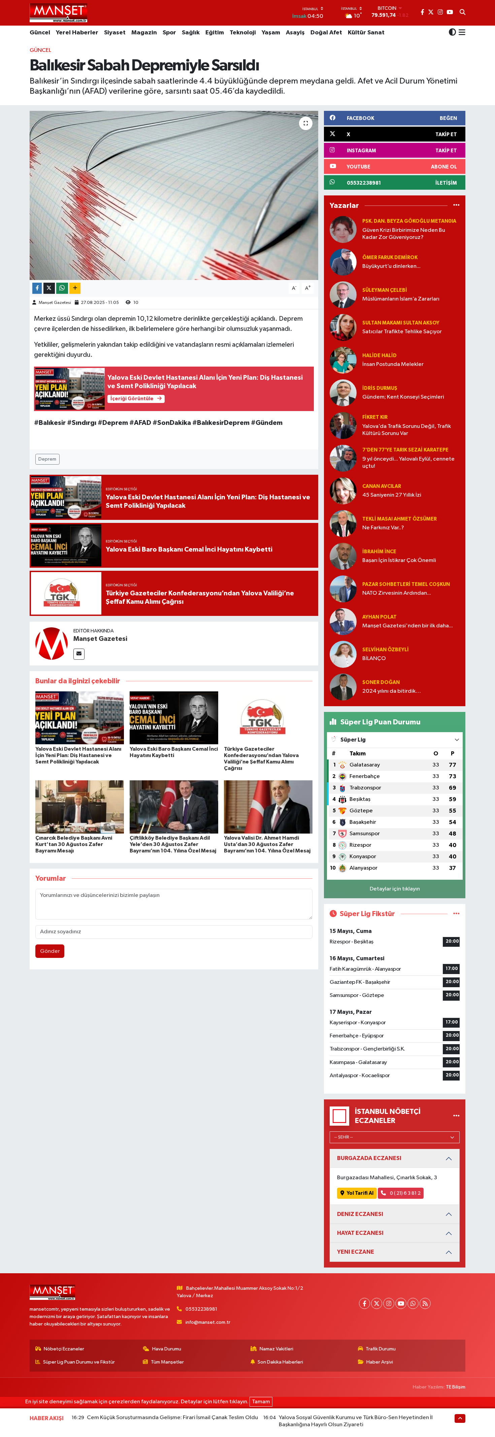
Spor (169, 33)
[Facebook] (364, 1303)
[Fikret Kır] (343, 425)
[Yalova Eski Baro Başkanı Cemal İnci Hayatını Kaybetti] (174, 718)
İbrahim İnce (379, 551)
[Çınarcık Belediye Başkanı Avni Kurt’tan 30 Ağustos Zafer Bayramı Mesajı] (79, 807)
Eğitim (214, 33)
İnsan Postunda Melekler (393, 364)
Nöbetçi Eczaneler (64, 1348)
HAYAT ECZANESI (360, 1233)
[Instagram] (388, 1303)
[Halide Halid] (343, 360)
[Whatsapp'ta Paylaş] (62, 288)
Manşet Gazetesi (55, 303)
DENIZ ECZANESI (360, 1214)
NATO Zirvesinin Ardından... (396, 593)
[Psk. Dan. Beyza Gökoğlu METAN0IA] (343, 229)
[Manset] (58, 12)
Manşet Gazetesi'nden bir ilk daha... (407, 626)
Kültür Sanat (366, 33)
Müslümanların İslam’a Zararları (400, 299)
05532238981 (201, 1309)
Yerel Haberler (77, 33)
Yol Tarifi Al (360, 1193)
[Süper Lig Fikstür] (456, 914)
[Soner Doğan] (343, 687)
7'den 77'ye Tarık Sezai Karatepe (405, 449)
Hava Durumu (166, 1348)
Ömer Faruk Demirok (390, 257)
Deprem (47, 459)
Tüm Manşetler (167, 1362)
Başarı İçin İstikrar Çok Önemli (399, 560)
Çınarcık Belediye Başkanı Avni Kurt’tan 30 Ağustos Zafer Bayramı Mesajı (73, 844)
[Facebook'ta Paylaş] (37, 288)
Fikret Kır (375, 417)
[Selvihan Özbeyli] (343, 654)
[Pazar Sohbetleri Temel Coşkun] (343, 589)
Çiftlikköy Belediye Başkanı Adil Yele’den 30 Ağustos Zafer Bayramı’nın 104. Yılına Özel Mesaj (173, 844)
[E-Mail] (79, 654)
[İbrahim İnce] (343, 556)
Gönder (50, 951)
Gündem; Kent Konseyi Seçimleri (403, 397)
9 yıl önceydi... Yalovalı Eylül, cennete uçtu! (408, 462)
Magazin (144, 33)
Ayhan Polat (379, 617)
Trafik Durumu (381, 1348)
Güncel (40, 33)
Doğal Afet (326, 33)
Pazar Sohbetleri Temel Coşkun (406, 584)
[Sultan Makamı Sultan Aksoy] (343, 327)
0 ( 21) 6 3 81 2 (405, 1193)
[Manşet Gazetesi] (51, 643)
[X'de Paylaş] (49, 288)
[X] (376, 1303)
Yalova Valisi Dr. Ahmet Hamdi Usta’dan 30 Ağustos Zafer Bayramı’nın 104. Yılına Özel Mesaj (267, 844)
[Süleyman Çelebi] (343, 295)
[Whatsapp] (413, 1303)
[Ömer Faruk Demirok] (343, 262)
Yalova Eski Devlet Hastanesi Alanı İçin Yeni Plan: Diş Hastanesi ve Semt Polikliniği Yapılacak (78, 755)
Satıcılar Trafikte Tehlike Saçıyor (402, 332)
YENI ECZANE (355, 1252)
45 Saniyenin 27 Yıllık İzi (391, 495)
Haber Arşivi (379, 1362)
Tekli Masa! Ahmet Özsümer (399, 519)
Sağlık (191, 33)
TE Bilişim (455, 1386)
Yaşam (271, 33)
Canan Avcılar (381, 486)
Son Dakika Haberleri (280, 1362)
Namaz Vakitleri (276, 1348)
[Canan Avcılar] (343, 491)
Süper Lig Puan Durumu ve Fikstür (79, 1362)
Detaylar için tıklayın (395, 889)
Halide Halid (379, 355)
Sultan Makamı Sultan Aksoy (400, 322)
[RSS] (425, 1303)
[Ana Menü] (461, 33)
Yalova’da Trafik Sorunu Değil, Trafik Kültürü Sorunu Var (406, 430)
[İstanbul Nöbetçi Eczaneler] (456, 1116)
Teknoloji (243, 33)
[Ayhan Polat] (343, 621)
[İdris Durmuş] (343, 393)
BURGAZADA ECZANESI (369, 1158)
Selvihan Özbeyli (385, 649)
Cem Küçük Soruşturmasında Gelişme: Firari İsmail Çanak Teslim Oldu (172, 1417)
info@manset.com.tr (208, 1322)
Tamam (261, 1402)
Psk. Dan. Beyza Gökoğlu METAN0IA (409, 221)
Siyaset (115, 33)
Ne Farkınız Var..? (383, 528)
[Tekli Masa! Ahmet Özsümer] (343, 523)
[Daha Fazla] (74, 288)
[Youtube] (400, 1303)
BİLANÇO (374, 658)
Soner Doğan (381, 682)
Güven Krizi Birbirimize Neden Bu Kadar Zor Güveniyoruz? (403, 233)
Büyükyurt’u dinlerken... (391, 266)
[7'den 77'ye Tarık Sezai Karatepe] (343, 458)
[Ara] (462, 12)
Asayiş (295, 33)
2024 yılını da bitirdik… (391, 691)
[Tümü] (456, 206)
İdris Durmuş (379, 388)
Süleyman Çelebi (384, 290)
